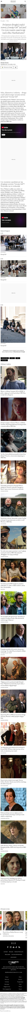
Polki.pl (20, 977)
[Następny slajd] (26, 921)
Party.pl (6, 977)
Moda (12, 358)
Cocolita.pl (7, 981)
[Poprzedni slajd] (1, 921)
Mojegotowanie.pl (7, 986)
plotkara (4, 360)
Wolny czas (4, 358)
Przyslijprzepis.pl (20, 981)
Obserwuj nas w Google (8, 67)
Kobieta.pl (20, 979)
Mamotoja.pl (7, 984)
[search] (25, 1)
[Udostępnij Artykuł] (15, 67)
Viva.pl (20, 984)
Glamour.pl (7, 979)
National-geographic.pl (7, 989)
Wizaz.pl (20, 986)
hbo (18, 358)
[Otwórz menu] (1, 1)
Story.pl (20, 989)
